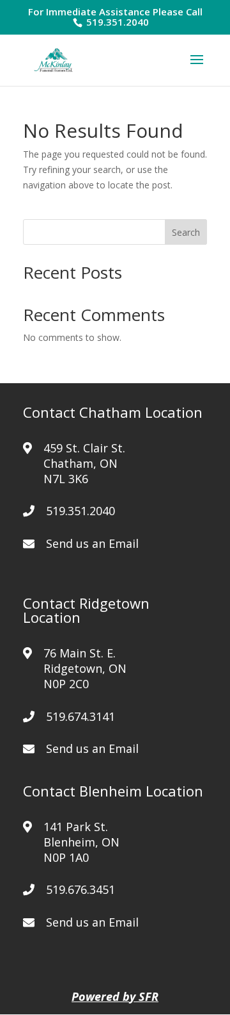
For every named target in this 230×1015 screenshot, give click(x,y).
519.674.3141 (80, 716)
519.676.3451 (80, 889)
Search (186, 232)
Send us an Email (92, 543)
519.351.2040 (116, 21)
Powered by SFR (115, 996)
